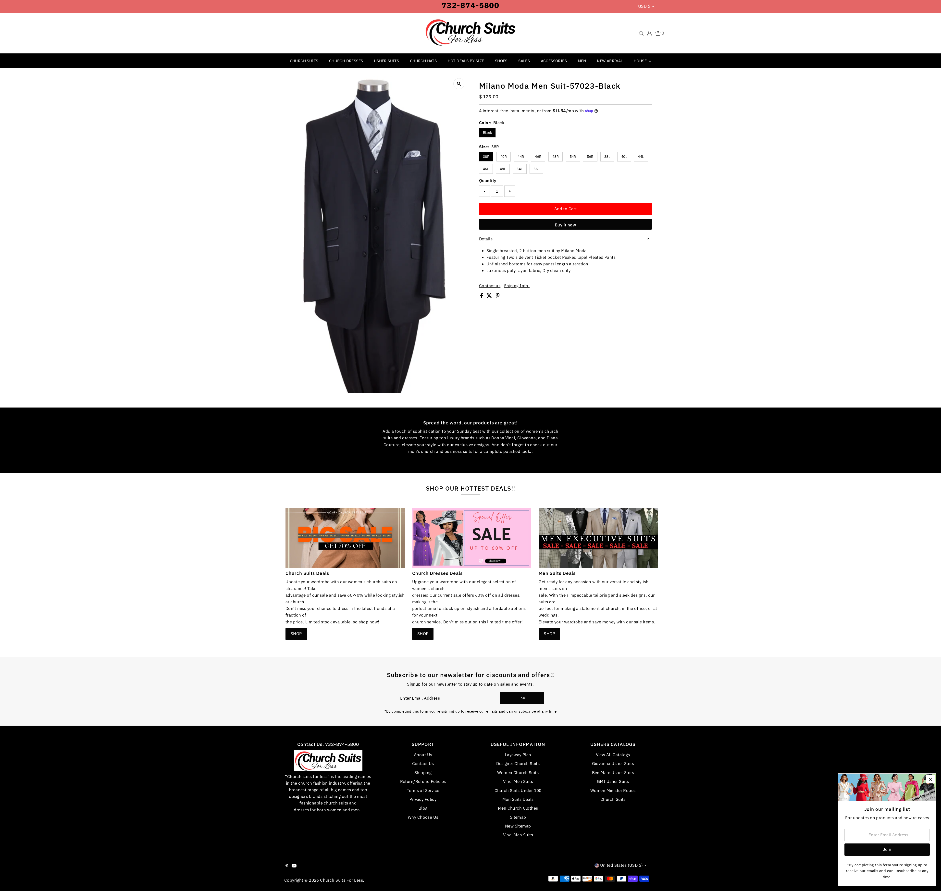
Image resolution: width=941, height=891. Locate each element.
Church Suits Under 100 (518, 790)
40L (624, 156)
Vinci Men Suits (518, 781)
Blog (423, 808)
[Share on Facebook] (482, 296)
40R (503, 156)
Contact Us (423, 763)
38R (486, 156)
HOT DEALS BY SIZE (466, 60)
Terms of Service (423, 790)
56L (536, 169)
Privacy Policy (422, 799)
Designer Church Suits (518, 763)
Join (522, 698)
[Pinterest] (286, 866)
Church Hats (423, 60)
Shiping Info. (517, 286)
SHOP (296, 633)
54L (519, 169)
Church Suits (304, 60)
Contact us (489, 286)
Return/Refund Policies (423, 781)
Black (487, 132)
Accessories (554, 60)
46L (486, 169)
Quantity (487, 180)
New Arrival (610, 60)
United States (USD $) (621, 865)
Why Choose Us (423, 817)
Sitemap (518, 817)
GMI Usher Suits (613, 781)
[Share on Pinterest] (498, 296)
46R (538, 156)
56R (590, 156)
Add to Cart (565, 208)
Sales (524, 60)
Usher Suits (386, 60)
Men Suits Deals (517, 799)
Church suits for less (341, 880)
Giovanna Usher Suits (613, 763)
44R (521, 156)
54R (573, 156)
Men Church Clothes (518, 808)
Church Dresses (346, 60)
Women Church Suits (518, 772)
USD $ (644, 6)
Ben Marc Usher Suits (613, 772)
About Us (423, 754)
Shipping (423, 772)
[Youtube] (294, 866)
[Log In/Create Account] (649, 33)
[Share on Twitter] (489, 296)
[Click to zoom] (458, 83)
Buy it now (565, 225)
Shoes (501, 60)
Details (486, 239)
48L (503, 169)
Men (582, 60)
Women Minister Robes (613, 790)
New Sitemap (518, 826)
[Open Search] (641, 33)
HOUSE (641, 60)
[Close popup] (930, 779)
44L (641, 156)
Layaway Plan (518, 754)
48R (555, 156)
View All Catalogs (613, 754)
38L (607, 156)
